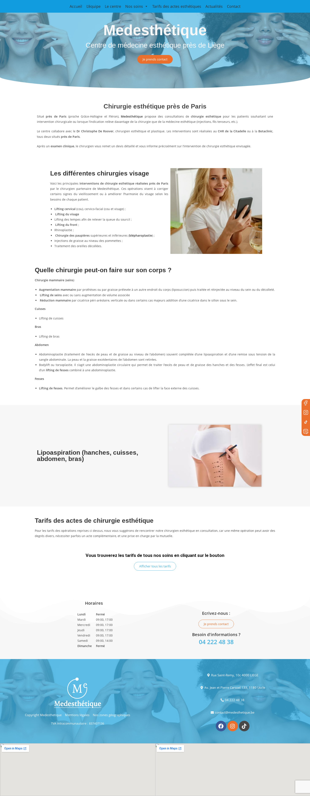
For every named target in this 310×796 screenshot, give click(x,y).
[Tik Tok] (306, 422)
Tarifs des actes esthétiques (176, 6)
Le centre (113, 6)
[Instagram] (232, 726)
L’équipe (93, 6)
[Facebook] (306, 403)
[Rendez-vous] (306, 431)
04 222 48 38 (216, 642)
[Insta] (306, 413)
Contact (233, 6)
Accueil (76, 6)
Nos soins (134, 6)
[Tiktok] (244, 726)
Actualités (214, 6)
